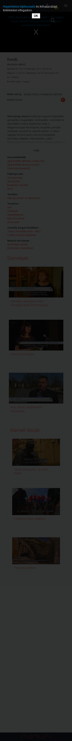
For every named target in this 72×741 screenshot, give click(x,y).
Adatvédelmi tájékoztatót (19, 6)
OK (36, 15)
